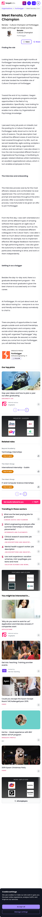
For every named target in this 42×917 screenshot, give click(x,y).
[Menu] (38, 3)
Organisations (7, 8)
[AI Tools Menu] (24, 3)
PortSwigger (19, 8)
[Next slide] (27, 410)
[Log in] (34, 3)
